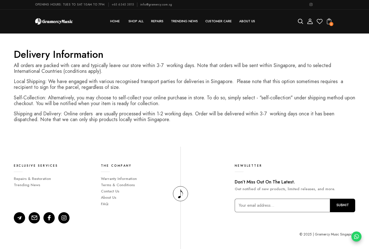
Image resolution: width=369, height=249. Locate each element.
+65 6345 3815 (123, 4)
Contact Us (110, 191)
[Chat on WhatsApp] (356, 236)
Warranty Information (119, 178)
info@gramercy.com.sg (156, 4)
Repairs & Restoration (32, 178)
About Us (108, 197)
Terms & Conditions (118, 185)
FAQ (104, 204)
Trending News (27, 185)
